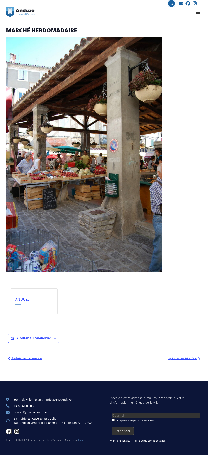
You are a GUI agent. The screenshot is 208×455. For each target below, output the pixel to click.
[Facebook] (187, 3)
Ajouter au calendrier (34, 338)
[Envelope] (181, 3)
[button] (198, 12)
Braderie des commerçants (26, 358)
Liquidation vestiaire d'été (182, 358)
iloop (80, 439)
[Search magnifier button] (171, 3)
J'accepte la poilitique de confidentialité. (134, 420)
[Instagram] (194, 3)
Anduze (22, 299)
